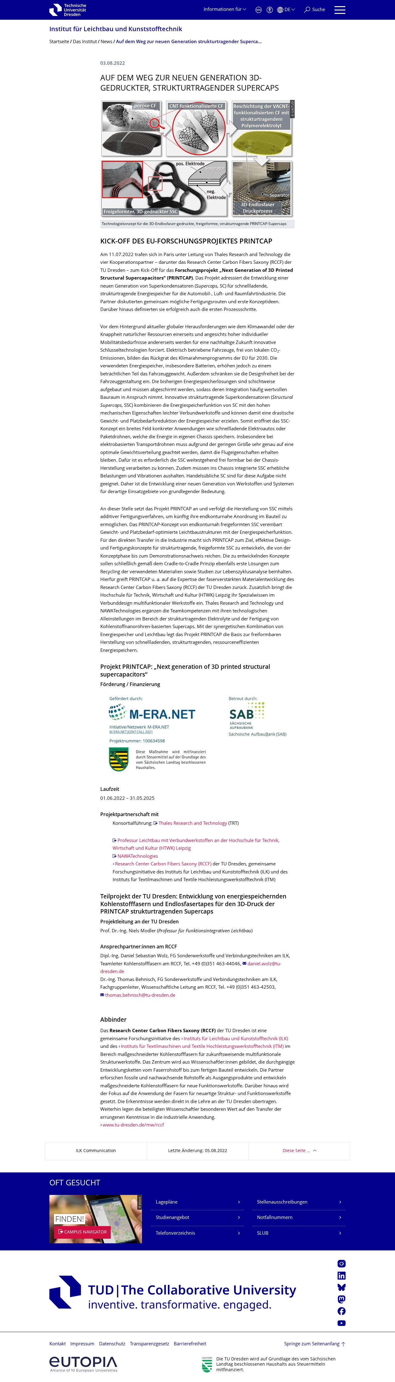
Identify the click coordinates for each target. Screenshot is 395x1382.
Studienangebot (172, 1218)
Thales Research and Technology (193, 823)
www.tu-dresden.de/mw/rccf (133, 1125)
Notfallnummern (275, 1218)
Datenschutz (112, 1344)
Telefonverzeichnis (175, 1233)
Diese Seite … (296, 1151)
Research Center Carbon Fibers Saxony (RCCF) (163, 864)
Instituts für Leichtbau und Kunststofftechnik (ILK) (236, 1039)
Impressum (82, 1344)
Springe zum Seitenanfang (311, 1344)
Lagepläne (166, 1202)
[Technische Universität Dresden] (67, 10)
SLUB (262, 1233)
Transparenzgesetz (149, 1344)
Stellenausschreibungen (282, 1202)
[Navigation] (340, 10)
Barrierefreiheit (190, 1344)
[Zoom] (197, 734)
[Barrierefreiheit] (269, 10)
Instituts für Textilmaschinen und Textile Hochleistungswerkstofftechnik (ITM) (202, 1047)
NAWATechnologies (138, 856)
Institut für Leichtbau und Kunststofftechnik (115, 30)
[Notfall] (258, 10)
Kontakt (57, 1344)
